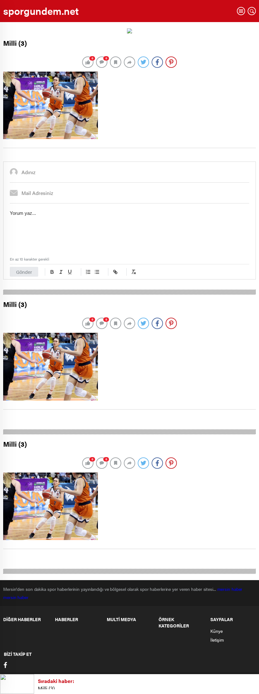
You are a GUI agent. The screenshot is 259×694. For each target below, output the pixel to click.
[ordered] (88, 272)
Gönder (24, 271)
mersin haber (230, 589)
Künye (216, 631)
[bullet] (97, 272)
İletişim (217, 640)
